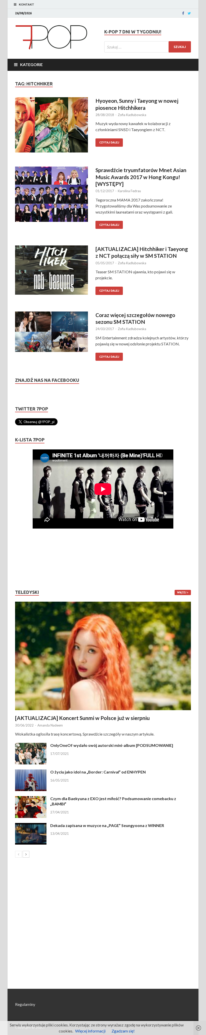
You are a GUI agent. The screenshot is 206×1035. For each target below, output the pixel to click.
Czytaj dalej (109, 142)
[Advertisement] (30, 559)
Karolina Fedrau (129, 191)
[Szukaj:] (147, 47)
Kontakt (26, 4)
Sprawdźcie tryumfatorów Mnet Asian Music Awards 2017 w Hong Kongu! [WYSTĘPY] (140, 177)
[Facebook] (183, 13)
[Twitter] (189, 13)
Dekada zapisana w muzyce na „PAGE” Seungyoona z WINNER (107, 825)
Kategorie (31, 64)
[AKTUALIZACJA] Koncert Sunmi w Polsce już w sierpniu (82, 718)
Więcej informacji (90, 1030)
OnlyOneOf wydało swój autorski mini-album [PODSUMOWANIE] (111, 745)
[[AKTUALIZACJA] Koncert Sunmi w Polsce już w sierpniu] (103, 656)
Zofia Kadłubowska (132, 115)
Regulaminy (25, 1004)
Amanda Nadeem (50, 725)
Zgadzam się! (123, 1030)
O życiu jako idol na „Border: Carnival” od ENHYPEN (98, 771)
